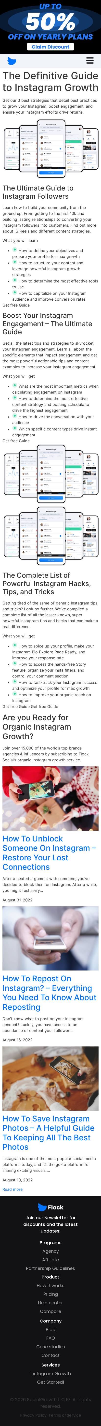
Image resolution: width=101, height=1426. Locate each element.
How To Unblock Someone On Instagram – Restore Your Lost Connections (49, 853)
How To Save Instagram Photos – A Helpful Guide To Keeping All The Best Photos (48, 1133)
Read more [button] (12, 1189)
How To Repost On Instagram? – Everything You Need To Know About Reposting (49, 993)
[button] (90, 61)
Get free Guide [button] (16, 305)
